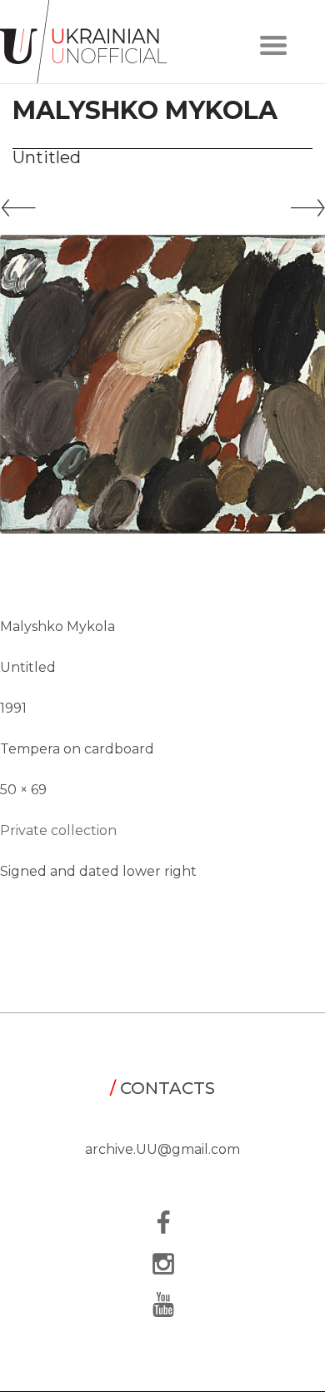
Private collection (58, 830)
